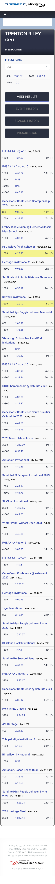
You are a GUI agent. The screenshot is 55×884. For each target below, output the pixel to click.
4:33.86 (19, 329)
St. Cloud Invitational (15, 501)
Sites (24, 849)
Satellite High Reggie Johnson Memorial (27, 312)
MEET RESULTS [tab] (27, 96)
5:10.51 (19, 745)
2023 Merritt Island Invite (18, 438)
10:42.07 (20, 634)
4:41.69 (19, 423)
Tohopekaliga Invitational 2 (18, 739)
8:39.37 (19, 403)
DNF (17, 349)
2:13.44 (19, 614)
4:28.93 (41, 76)
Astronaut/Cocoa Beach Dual (20, 769)
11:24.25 (20, 715)
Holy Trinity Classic (14, 708)
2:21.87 (19, 730)
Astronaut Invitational (15, 460)
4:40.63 (19, 466)
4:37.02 (19, 157)
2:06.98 (19, 323)
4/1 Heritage (10, 724)
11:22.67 (20, 680)
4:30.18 (19, 238)
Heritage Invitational (15, 592)
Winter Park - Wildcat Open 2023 (22, 522)
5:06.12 (19, 700)
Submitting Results (37, 849)
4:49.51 (19, 564)
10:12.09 (20, 444)
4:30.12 (19, 288)
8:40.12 (19, 192)
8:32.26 (19, 377)
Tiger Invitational (12, 608)
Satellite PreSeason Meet (18, 658)
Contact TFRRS (15, 852)
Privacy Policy (14, 845)
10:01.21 (19, 82)
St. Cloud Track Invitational (18, 643)
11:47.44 (20, 817)
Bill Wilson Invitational (16, 754)
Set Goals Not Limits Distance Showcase (27, 277)
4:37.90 (19, 371)
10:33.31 (20, 584)
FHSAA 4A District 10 (15, 166)
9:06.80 (19, 268)
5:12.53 (19, 783)
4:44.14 (19, 486)
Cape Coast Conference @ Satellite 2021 (27, 689)
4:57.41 (19, 649)
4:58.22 (19, 173)
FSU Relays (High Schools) (18, 246)
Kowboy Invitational (14, 297)
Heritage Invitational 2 (16, 262)
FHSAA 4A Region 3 (14, 151)
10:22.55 (20, 507)
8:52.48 (19, 451)
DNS (17, 179)
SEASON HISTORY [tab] (27, 121)
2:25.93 (19, 776)
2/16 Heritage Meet (14, 811)
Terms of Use (14, 849)
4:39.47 (19, 355)
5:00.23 (19, 599)
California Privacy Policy (34, 845)
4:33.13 (19, 218)
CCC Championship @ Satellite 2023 (24, 386)
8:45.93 (19, 429)
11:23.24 (20, 802)
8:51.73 (19, 492)
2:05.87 (18, 76)
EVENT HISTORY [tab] (27, 109)
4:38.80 (19, 397)
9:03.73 (19, 549)
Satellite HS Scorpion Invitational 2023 (26, 475)
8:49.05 (19, 514)
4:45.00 (19, 534)
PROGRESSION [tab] (27, 133)
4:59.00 (19, 665)
